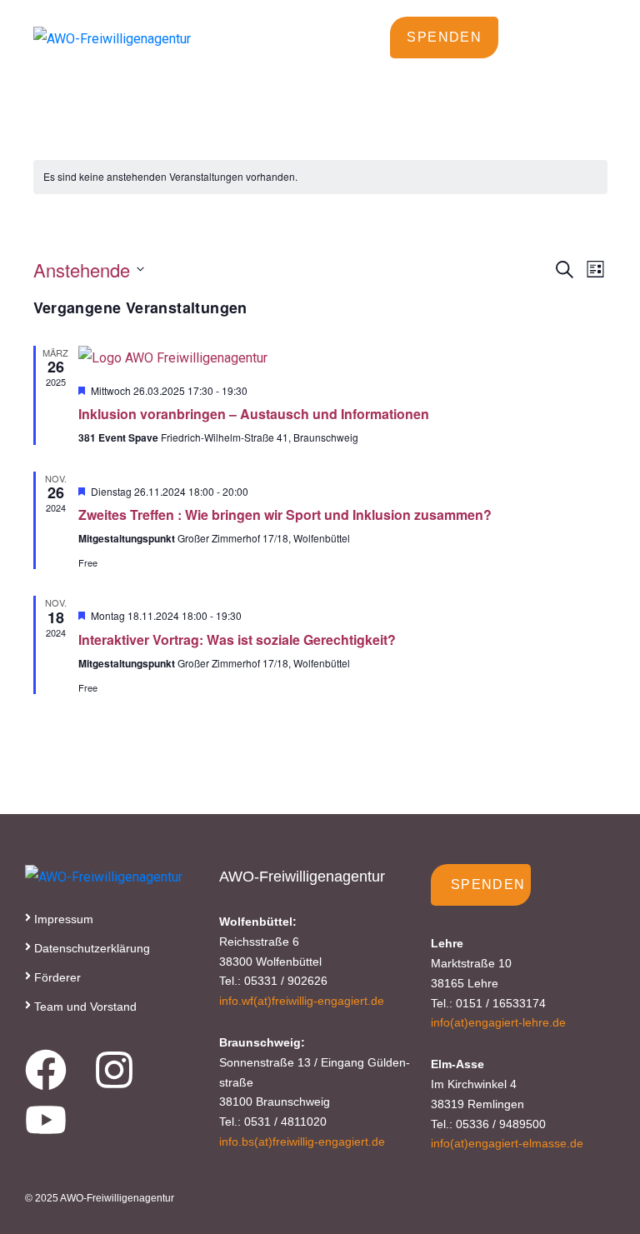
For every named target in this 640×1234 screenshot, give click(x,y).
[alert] (170, 177)
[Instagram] (114, 1070)
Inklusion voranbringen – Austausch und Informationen (253, 413)
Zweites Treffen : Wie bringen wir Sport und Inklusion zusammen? (285, 514)
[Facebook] (46, 1070)
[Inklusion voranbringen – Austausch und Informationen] (343, 358)
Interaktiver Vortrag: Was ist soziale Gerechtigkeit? (237, 639)
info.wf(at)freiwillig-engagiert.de (301, 1000)
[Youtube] (46, 1120)
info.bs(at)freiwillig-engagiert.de (302, 1141)
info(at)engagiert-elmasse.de (507, 1143)
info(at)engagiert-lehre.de (498, 1022)
